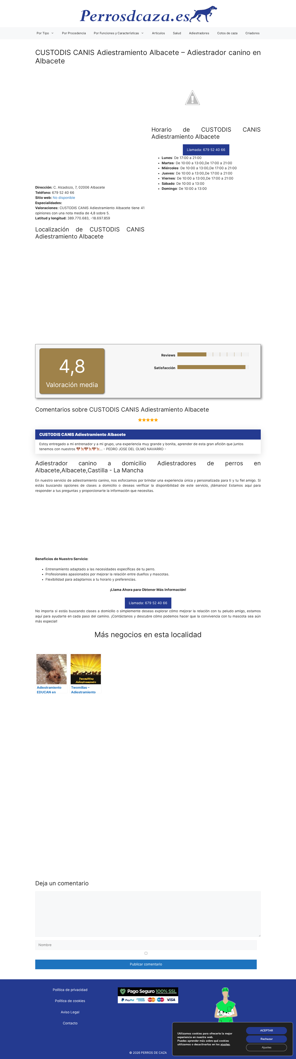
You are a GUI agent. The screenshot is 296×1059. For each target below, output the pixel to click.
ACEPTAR (266, 1030)
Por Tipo (43, 33)
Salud (177, 33)
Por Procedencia (74, 33)
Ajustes (266, 1047)
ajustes (225, 1044)
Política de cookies (70, 1001)
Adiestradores (199, 33)
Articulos (158, 33)
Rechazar (267, 1039)
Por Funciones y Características (116, 33)
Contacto (70, 1023)
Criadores (252, 33)
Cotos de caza (227, 33)
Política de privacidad (70, 990)
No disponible (64, 198)
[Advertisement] (148, 127)
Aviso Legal (70, 1012)
